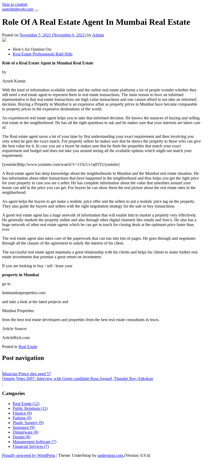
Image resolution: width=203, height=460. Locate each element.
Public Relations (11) (30, 408)
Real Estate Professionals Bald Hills (42, 54)
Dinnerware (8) (25, 432)
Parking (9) (22, 418)
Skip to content (14, 4)
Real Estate (28, 346)
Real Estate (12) (26, 403)
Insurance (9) (24, 427)
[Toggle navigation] (36, 10)
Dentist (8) (21, 437)
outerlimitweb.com (17, 9)
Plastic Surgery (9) (28, 422)
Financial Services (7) (31, 446)
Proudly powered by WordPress (28, 455)
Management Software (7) (34, 441)
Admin (97, 35)
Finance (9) (22, 413)
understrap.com (110, 455)
